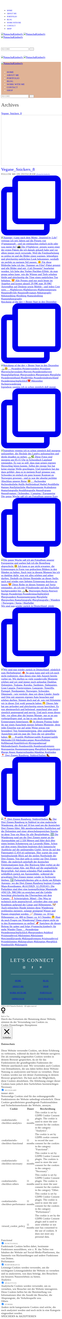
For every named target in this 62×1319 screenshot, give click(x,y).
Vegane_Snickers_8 (11, 113)
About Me (12, 14)
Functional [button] (6, 1240)
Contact (11, 26)
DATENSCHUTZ (46, 999)
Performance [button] (7, 1261)
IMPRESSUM (18, 999)
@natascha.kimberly (43, 174)
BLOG (46, 981)
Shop (9, 29)
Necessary (11, 1090)
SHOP (46, 986)
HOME (18, 981)
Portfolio (12, 17)
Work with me (14, 23)
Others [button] (4, 1301)
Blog (9, 20)
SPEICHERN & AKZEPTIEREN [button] (18, 1316)
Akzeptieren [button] (30, 1025)
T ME (21, 986)
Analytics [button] (6, 1279)
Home (9, 11)
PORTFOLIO (46, 993)
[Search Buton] (31, 96)
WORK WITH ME (18, 993)
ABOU (15, 986)
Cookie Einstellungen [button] (12, 1025)
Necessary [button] (6, 1087)
